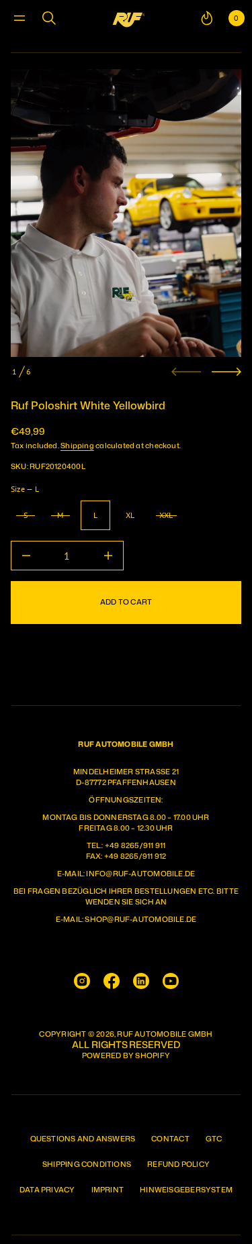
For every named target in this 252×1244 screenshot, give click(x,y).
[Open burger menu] (19, 18)
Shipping (77, 445)
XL (130, 515)
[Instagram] (82, 981)
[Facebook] (111, 981)
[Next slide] (226, 371)
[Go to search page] (49, 18)
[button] (49, 18)
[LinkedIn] (141, 981)
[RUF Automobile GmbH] (128, 18)
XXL (166, 515)
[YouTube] (170, 981)
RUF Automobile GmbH (164, 1034)
